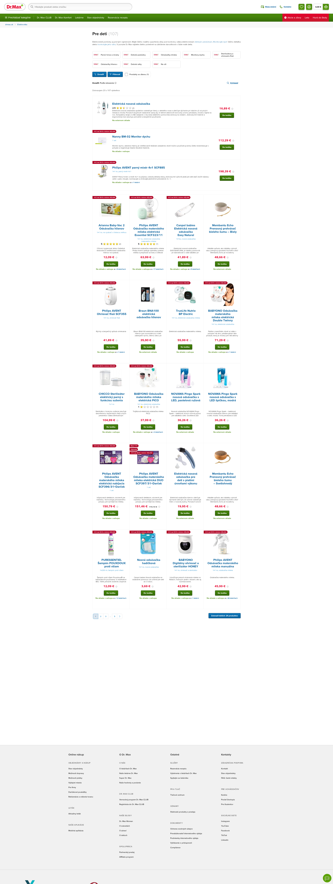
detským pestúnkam (203, 42)
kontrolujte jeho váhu (107, 44)
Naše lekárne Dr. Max (128, 773)
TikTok (224, 835)
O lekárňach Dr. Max (128, 768)
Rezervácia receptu (118, 17)
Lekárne (79, 17)
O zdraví (122, 830)
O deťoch (123, 835)
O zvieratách (124, 826)
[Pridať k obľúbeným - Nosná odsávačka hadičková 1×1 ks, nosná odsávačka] (163, 532)
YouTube (225, 826)
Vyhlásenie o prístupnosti (181, 843)
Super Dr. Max (125, 778)
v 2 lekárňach (158, 432)
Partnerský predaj (127, 852)
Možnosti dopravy (76, 773)
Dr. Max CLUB (44, 17)
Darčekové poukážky (77, 792)
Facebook (225, 830)
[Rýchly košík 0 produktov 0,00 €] (326, 7)
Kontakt (224, 768)
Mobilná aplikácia (75, 830)
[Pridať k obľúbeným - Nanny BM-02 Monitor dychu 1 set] (237, 131)
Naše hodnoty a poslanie (130, 782)
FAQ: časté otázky (229, 778)
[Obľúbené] (302, 7)
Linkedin (224, 840)
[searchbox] (80, 6)
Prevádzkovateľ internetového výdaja (186, 833)
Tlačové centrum (177, 795)
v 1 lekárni (136, 182)
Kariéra (224, 795)
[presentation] (102, 107)
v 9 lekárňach (121, 269)
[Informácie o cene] (232, 109)
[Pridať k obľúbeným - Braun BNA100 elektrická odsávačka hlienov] (163, 283)
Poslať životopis (228, 799)
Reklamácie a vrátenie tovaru (80, 797)
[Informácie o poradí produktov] (116, 83)
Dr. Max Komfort (63, 17)
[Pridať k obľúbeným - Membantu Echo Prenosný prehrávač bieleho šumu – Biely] (237, 197)
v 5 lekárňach (195, 269)
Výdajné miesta (75, 782)
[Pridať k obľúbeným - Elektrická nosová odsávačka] (237, 99)
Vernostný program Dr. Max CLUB (133, 799)
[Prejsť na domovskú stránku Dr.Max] (14, 6)
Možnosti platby (75, 778)
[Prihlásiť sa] (309, 7)
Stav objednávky (95, 17)
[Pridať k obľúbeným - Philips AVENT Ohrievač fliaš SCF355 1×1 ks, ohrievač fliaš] (126, 283)
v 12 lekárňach (120, 598)
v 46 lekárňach (232, 598)
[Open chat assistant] (327, 878)
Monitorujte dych (220, 42)
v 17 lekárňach (158, 269)
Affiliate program (126, 857)
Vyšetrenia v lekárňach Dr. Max (183, 773)
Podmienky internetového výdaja (184, 838)
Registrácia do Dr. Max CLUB (131, 804)
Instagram (225, 821)
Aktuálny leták (74, 813)
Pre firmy (72, 787)
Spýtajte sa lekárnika (179, 778)
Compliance (175, 847)
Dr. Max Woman (126, 821)
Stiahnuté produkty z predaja (182, 812)
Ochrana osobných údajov (181, 829)
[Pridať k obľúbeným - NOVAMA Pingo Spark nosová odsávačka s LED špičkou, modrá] (237, 366)
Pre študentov (227, 804)
